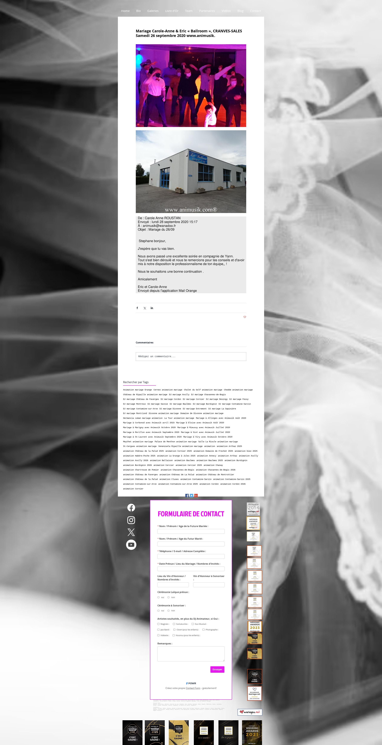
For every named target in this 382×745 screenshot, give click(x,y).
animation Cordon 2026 (232, 484)
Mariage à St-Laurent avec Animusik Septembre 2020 (152, 437)
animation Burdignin (236, 460)
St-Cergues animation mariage (140, 446)
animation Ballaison (161, 460)
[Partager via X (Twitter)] (144, 307)
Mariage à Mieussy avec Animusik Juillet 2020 (203, 427)
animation (209, 446)
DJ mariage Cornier (193, 399)
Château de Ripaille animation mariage (145, 394)
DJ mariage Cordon (171, 399)
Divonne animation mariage (164, 413)
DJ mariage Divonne (170, 409)
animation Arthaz (227, 456)
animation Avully (248, 456)
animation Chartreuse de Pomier (141, 470)
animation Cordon (209, 484)
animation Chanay (213, 465)
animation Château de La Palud (177, 474)
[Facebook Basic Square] (187, 495)
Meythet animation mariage (138, 441)
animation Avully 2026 (135, 460)
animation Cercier (164, 465)
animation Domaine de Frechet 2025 (213, 451)
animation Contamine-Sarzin (195, 479)
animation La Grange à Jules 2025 (176, 456)
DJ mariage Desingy (217, 399)
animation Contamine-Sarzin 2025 (231, 479)
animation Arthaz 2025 (229, 446)
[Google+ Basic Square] (196, 495)
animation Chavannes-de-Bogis (177, 470)
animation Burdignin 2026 (137, 465)
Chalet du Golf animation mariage (203, 390)
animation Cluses (169, 479)
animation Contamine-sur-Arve (140, 484)
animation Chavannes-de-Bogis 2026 (215, 470)
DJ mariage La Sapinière (222, 409)
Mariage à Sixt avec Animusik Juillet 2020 (205, 432)
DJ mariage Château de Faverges (141, 399)
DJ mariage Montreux (134, 404)
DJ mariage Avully (179, 394)
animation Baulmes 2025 (210, 460)
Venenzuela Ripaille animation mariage (180, 446)
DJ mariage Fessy (238, 399)
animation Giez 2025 (246, 451)
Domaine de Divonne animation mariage (201, 413)
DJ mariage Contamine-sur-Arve (140, 409)
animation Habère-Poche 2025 (139, 456)
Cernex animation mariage (168, 390)
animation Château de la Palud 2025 (143, 451)
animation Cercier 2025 (189, 465)
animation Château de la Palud (140, 479)
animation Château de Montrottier (215, 474)
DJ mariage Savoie (158, 404)
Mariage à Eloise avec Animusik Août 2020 (200, 423)
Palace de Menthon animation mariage (176, 441)
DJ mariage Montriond (135, 413)
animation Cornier (133, 489)
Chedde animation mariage (238, 390)
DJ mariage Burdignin (205, 404)
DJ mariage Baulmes (180, 404)
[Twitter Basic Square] (191, 495)
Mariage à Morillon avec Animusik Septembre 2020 (151, 432)
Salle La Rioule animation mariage (218, 441)
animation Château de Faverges (140, 474)
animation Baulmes (184, 460)
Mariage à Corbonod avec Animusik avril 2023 (148, 423)
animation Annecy (206, 456)
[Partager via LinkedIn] (151, 307)
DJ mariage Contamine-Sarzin (235, 404)
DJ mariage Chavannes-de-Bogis (208, 394)
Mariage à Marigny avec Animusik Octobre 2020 (149, 427)
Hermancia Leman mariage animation (142, 418)
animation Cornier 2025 (178, 451)
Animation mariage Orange (137, 390)
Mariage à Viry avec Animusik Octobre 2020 (207, 437)
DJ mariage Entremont (195, 409)
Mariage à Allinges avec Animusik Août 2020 (221, 418)
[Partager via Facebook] (137, 307)
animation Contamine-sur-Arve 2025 (178, 484)
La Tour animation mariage (179, 418)
